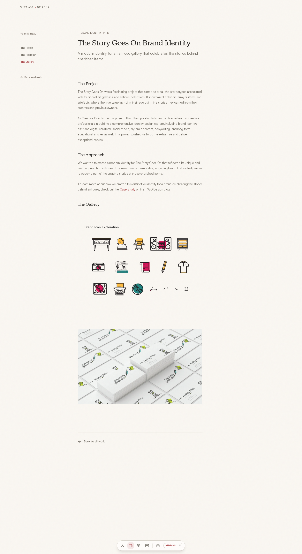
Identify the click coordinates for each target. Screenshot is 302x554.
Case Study (127, 189)
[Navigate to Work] (130, 545)
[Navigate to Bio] (122, 545)
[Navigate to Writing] (139, 545)
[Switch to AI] (158, 545)
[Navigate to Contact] (147, 545)
